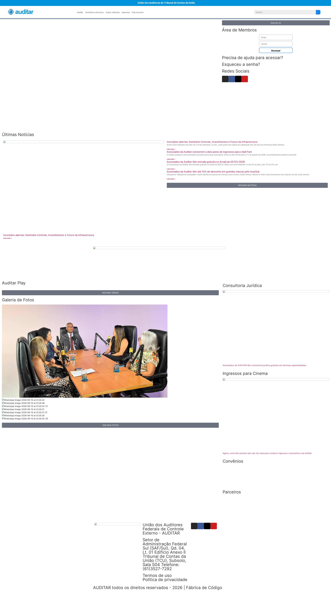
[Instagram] (225, 79)
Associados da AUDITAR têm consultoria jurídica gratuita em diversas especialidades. (265, 365)
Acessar (275, 50)
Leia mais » (7, 238)
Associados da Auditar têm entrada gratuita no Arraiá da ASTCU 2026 (206, 161)
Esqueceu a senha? (241, 64)
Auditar (80, 12)
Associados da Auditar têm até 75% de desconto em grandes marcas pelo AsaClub (213, 171)
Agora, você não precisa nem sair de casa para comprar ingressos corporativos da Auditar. (267, 453)
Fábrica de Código (204, 587)
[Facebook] (231, 79)
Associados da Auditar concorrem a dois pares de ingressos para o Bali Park (209, 151)
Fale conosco (138, 12)
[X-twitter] (238, 79)
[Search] (318, 12)
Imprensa (126, 12)
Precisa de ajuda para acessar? (252, 57)
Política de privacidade (165, 579)
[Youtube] (244, 79)
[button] (5, 75)
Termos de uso (157, 575)
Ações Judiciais (113, 12)
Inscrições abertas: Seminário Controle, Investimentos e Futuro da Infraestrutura (48, 235)
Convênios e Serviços (94, 12)
